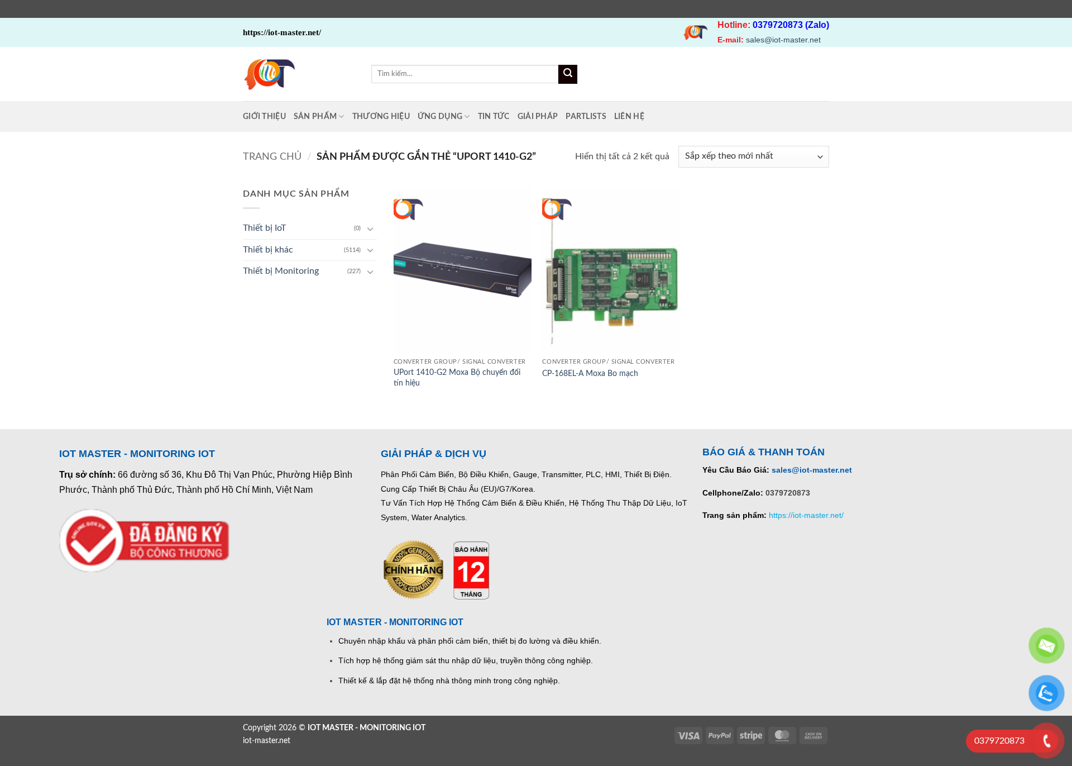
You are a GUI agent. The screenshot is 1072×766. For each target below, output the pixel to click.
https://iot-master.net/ (806, 515)
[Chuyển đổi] (370, 228)
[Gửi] (567, 74)
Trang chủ (272, 156)
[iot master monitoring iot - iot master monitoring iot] (299, 74)
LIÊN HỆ (629, 116)
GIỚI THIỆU (264, 116)
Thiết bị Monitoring (281, 271)
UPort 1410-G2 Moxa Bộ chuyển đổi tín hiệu (457, 377)
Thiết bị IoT (264, 227)
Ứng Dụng (440, 116)
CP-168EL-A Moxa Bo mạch (590, 373)
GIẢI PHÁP (538, 116)
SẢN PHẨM (315, 116)
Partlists (586, 116)
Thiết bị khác (268, 249)
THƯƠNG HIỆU (381, 116)
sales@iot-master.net (783, 39)
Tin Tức (494, 116)
